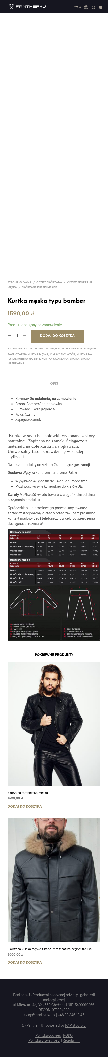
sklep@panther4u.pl (39, 1015)
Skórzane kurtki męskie (39, 287)
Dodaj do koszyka (25, 806)
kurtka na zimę (28, 359)
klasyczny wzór (62, 354)
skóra (74, 359)
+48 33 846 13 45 (71, 1015)
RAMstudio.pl (75, 1025)
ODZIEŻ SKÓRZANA (49, 282)
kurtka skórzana (55, 359)
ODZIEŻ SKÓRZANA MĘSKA (42, 348)
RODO (68, 1035)
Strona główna (19, 282)
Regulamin (71, 1040)
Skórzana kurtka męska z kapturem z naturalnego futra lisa (50, 949)
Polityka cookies (48, 1035)
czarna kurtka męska (31, 354)
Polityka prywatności (44, 1040)
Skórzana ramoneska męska (28, 793)
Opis (54, 383)
